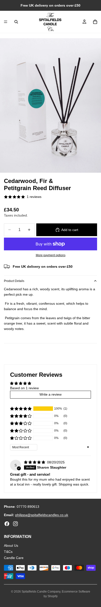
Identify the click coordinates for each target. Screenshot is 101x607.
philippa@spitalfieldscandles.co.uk (41, 515)
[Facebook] (7, 524)
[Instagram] (15, 524)
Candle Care (14, 558)
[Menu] (5, 21)
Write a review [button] (50, 394)
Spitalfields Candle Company (41, 591)
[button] (21, 408)
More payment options (50, 255)
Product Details (14, 281)
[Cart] (95, 21)
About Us (11, 546)
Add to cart (69, 230)
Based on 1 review (24, 388)
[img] (35, 462)
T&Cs (8, 552)
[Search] (16, 21)
